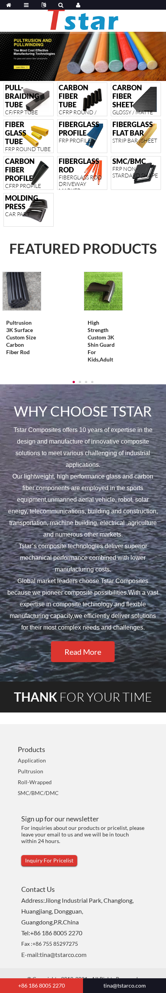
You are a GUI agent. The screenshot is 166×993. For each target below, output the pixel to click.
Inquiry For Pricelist (49, 860)
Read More (82, 651)
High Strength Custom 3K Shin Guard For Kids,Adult (101, 341)
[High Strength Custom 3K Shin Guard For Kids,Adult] (103, 290)
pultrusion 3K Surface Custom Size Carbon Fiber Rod (21, 337)
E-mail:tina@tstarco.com (53, 954)
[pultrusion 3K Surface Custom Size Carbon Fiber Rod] (22, 290)
